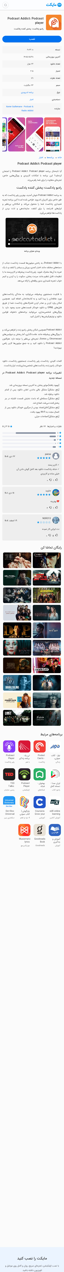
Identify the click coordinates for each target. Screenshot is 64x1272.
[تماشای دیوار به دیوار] (17, 578)
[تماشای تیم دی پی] (17, 631)
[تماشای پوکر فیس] (17, 701)
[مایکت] (54, 7)
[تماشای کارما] (47, 718)
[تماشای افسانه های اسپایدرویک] (17, 666)
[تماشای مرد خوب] (47, 631)
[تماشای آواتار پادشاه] (47, 648)
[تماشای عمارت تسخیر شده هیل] (47, 701)
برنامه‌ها (50, 157)
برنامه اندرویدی (27, 92)
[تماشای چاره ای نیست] (17, 613)
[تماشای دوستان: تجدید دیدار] (47, 596)
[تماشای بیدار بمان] (17, 683)
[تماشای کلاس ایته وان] (47, 666)
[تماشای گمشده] (17, 718)
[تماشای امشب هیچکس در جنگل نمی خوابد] (47, 578)
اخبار (31, 99)
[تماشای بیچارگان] (17, 561)
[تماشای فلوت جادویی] (47, 683)
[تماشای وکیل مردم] (17, 596)
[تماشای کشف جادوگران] (47, 613)
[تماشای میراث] (17, 648)
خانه (60, 157)
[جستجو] (5, 5)
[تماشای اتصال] (47, 561)
